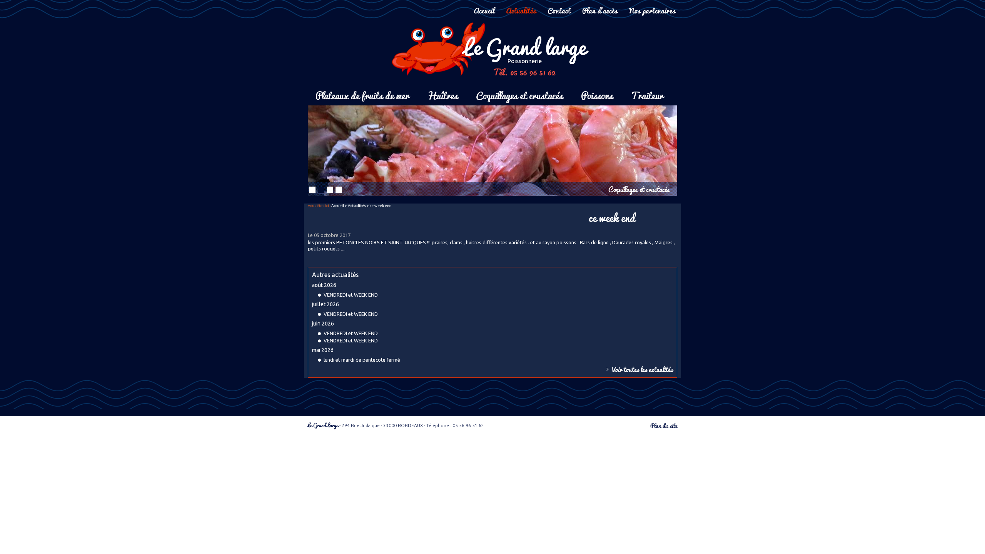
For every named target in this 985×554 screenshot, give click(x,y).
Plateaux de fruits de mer (362, 94)
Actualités (521, 10)
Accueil (484, 10)
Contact (559, 10)
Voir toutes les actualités (642, 369)
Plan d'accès (600, 10)
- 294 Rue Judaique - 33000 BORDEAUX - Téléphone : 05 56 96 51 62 (396, 425)
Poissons (597, 94)
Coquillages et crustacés (519, 94)
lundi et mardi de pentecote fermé (362, 359)
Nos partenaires (652, 10)
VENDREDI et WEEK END (351, 294)
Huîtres (442, 94)
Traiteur (647, 94)
